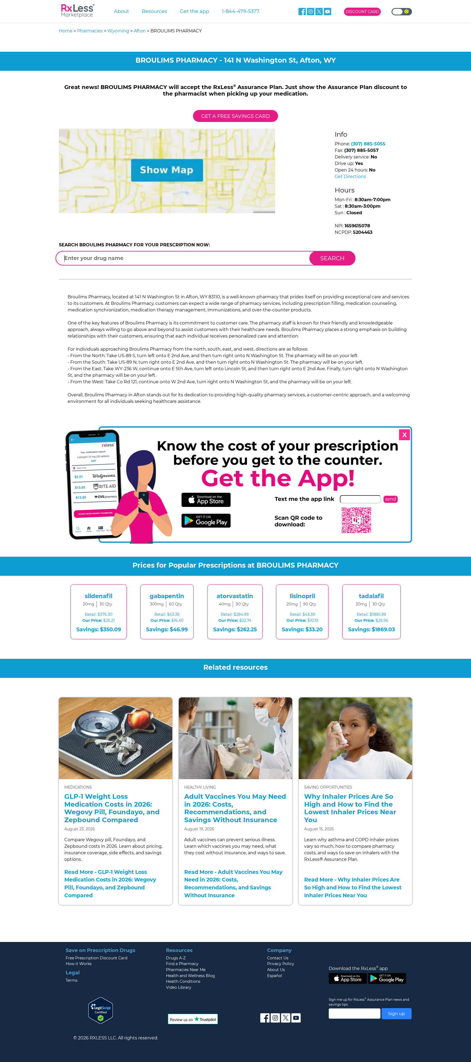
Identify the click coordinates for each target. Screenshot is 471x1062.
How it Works (79, 963)
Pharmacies (90, 30)
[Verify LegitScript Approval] (100, 1009)
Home (66, 30)
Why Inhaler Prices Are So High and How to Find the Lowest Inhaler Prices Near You (350, 808)
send (390, 499)
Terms (71, 980)
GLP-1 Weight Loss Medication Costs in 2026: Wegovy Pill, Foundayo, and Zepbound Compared (112, 808)
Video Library (178, 987)
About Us (276, 969)
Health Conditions (183, 981)
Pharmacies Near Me (186, 969)
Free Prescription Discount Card (96, 958)
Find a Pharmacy (182, 963)
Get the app (194, 11)
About (121, 11)
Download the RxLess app (358, 968)
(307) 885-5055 (368, 143)
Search (332, 258)
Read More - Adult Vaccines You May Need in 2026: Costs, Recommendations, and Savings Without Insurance (233, 884)
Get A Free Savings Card (235, 116)
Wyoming (118, 30)
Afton (140, 30)
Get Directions (350, 176)
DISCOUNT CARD (362, 11)
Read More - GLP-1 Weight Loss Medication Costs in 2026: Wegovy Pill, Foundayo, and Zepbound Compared (110, 884)
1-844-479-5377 (240, 11)
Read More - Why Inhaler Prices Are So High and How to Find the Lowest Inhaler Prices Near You (352, 887)
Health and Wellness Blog (190, 975)
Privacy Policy (280, 963)
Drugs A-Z (176, 958)
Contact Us (277, 958)
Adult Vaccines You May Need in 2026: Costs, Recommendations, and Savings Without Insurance (235, 808)
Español (274, 975)
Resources (154, 11)
